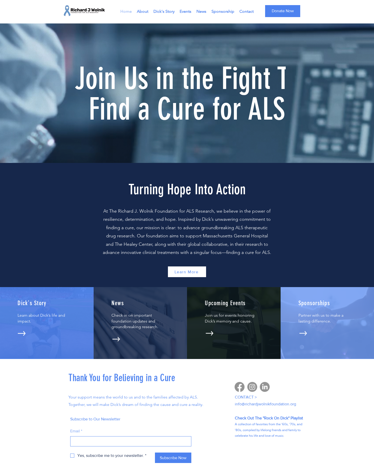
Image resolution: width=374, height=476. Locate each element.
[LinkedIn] (265, 387)
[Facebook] (239, 387)
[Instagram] (252, 387)
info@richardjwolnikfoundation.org (265, 404)
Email (76, 431)
